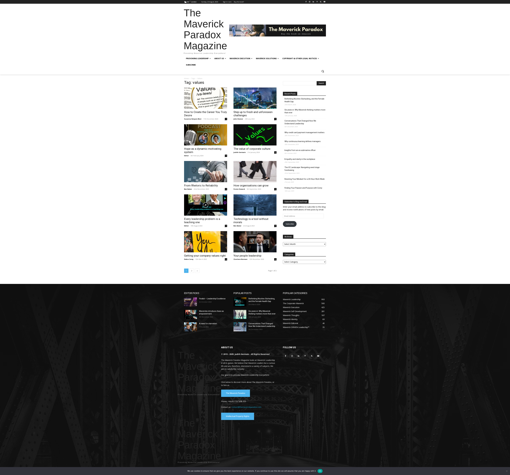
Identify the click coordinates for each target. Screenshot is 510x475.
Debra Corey (188, 259)
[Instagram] (309, 1)
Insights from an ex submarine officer (300, 150)
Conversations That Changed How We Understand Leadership (300, 122)
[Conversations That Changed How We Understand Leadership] (239, 326)
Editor (186, 156)
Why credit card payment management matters (304, 132)
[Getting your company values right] (205, 241)
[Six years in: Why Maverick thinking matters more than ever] (239, 314)
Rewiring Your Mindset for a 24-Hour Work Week (304, 179)
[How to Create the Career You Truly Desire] (205, 98)
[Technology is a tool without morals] (255, 205)
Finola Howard (239, 189)
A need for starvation (208, 324)
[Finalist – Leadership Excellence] (190, 301)
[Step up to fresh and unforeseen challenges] (255, 98)
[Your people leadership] (255, 241)
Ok (320, 471)
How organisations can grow (251, 185)
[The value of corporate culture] (255, 134)
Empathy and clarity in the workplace (299, 159)
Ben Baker (188, 189)
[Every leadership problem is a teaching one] (205, 205)
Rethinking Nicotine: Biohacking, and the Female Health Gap (304, 100)
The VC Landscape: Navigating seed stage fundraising (302, 168)
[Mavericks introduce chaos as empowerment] (190, 314)
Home (186, 78)
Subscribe (290, 224)
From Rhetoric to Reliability (201, 185)
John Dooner (238, 119)
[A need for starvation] (190, 326)
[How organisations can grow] (255, 171)
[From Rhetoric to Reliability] (205, 171)
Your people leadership (247, 255)
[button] (323, 71)
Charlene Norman (240, 259)
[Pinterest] (317, 1)
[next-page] (197, 271)
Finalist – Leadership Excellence (212, 299)
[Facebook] (305, 1)
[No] (506, 471)
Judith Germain (239, 152)
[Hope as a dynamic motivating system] (205, 134)
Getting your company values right (205, 255)
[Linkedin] (313, 1)
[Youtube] (324, 1)
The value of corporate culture (251, 148)
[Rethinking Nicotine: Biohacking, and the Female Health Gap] (239, 301)
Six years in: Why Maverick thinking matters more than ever (304, 111)
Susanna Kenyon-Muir (192, 119)
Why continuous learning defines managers (302, 141)
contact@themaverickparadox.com (246, 407)
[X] (320, 1)
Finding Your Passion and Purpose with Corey (303, 188)
